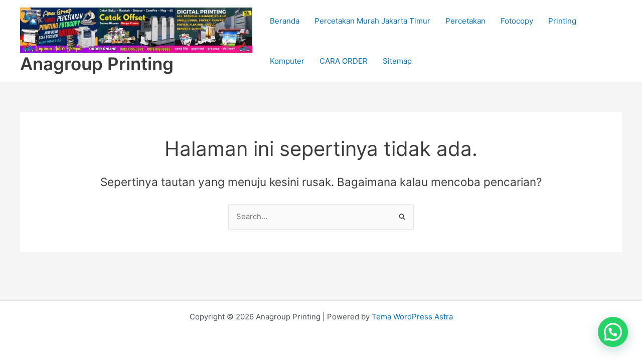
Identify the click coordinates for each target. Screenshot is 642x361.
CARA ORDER (343, 61)
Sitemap (397, 61)
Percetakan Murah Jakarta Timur (372, 21)
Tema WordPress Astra (412, 316)
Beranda (284, 21)
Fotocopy (517, 21)
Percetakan (465, 21)
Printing (562, 21)
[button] (613, 332)
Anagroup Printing (97, 63)
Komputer (287, 61)
